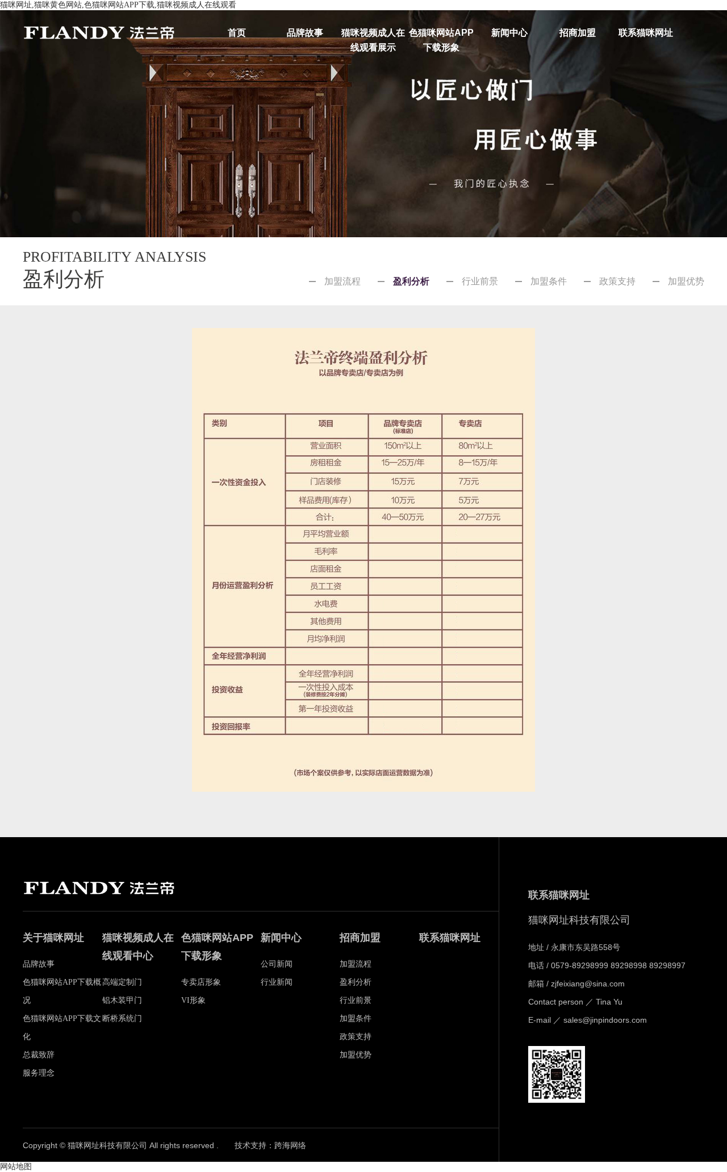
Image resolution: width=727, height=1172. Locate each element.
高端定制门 (122, 982)
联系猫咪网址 (646, 32)
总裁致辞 (39, 1055)
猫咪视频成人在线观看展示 (373, 34)
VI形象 (193, 1000)
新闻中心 (509, 32)
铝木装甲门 (122, 1000)
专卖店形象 (201, 982)
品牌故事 (305, 32)
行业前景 (480, 281)
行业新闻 (277, 982)
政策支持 (617, 281)
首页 (237, 32)
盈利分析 (411, 281)
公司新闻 (277, 964)
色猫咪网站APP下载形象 (441, 34)
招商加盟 (577, 32)
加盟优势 (686, 281)
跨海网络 (290, 1145)
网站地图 (16, 1166)
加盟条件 (548, 281)
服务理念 (39, 1073)
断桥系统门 (122, 1018)
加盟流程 (342, 281)
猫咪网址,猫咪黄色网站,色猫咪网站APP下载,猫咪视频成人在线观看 (118, 5)
